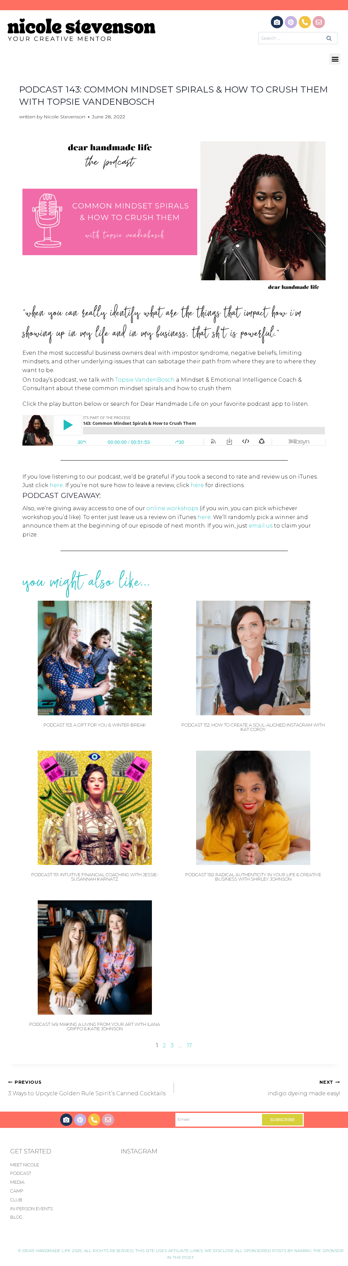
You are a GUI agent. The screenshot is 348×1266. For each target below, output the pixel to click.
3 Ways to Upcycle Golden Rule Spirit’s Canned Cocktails (87, 1088)
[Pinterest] (291, 22)
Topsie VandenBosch (145, 380)
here (56, 485)
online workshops (172, 508)
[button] (335, 59)
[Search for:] (297, 38)
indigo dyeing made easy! (303, 1088)
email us (261, 525)
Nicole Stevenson (64, 117)
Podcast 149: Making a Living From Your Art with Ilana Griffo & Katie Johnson (94, 1026)
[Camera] (277, 22)
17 (189, 1045)
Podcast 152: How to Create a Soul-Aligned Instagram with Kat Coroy (253, 727)
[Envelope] (319, 22)
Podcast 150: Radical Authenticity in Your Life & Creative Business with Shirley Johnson (253, 877)
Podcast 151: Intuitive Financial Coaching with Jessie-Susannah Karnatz (94, 877)
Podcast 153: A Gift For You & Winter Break (95, 725)
